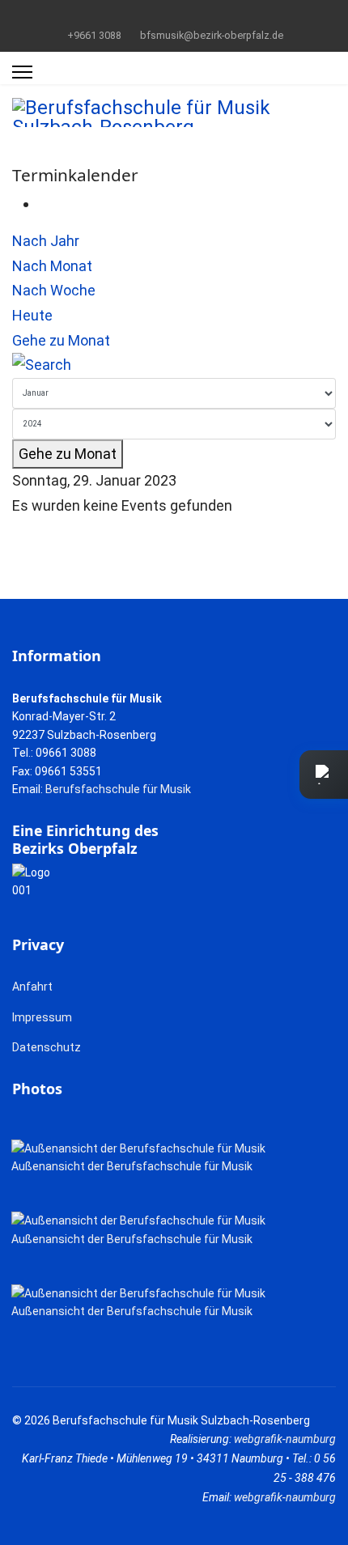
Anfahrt (32, 986)
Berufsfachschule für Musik (118, 789)
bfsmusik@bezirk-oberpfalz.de (211, 35)
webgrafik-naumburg (285, 1439)
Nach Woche (53, 290)
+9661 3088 (94, 35)
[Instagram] (199, 15)
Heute (32, 315)
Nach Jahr (45, 240)
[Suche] (174, 365)
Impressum (42, 1017)
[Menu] (22, 72)
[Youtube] (174, 15)
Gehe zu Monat (61, 340)
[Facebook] (149, 15)
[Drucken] (43, 203)
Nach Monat (52, 265)
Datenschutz (46, 1047)
